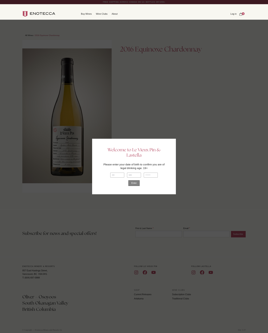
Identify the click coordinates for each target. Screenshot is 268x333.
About (115, 14)
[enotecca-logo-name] (42, 13)
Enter (134, 183)
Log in (233, 14)
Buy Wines (86, 14)
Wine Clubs (101, 14)
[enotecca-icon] (25, 14)
